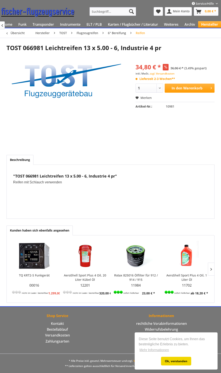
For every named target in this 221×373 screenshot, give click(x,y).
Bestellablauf (57, 329)
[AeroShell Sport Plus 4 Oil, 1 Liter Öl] (187, 256)
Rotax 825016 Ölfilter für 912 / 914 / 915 (136, 277)
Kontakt (57, 323)
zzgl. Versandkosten (162, 73)
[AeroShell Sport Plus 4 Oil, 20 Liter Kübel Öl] (85, 256)
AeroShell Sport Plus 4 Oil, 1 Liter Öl (186, 277)
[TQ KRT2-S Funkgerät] (34, 256)
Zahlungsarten (57, 341)
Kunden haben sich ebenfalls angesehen (39, 230)
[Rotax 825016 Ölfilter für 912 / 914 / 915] (136, 256)
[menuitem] (113, 11)
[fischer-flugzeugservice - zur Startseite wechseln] (37, 12)
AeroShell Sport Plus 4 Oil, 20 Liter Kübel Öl (85, 277)
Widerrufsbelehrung (161, 329)
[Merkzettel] (158, 11)
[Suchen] (131, 11)
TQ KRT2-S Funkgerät (34, 275)
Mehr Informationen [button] (154, 350)
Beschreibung (20, 160)
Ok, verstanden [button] (176, 361)
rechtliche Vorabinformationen (161, 323)
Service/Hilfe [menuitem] (205, 4)
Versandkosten (57, 335)
